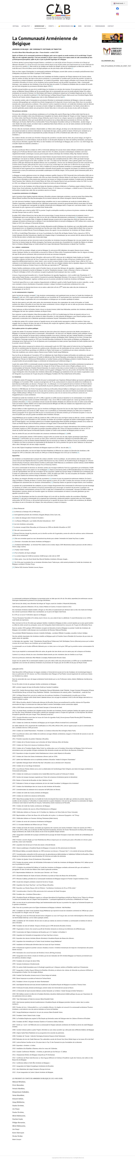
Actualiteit (26, 26)
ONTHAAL (16, 26)
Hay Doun (87, 26)
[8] (18, 297)
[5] (64, 97)
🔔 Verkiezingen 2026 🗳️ (66, 26)
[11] (65, 433)
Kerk (80, 26)
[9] (71, 361)
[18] (19, 498)
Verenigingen (100, 26)
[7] (36, 295)
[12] (20, 438)
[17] (51, 482)
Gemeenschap (39, 26)
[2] (72, 68)
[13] (70, 447)
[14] (78, 452)
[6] (75, 217)
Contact (111, 26)
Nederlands (119, 3)
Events (51, 26)
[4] (37, 95)
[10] (26, 402)
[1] (29, 66)
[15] (48, 470)
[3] (52, 86)
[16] (50, 478)
